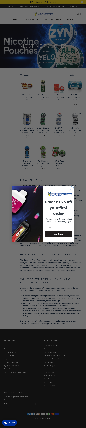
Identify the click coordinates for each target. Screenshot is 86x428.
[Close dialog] (72, 188)
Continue (58, 234)
